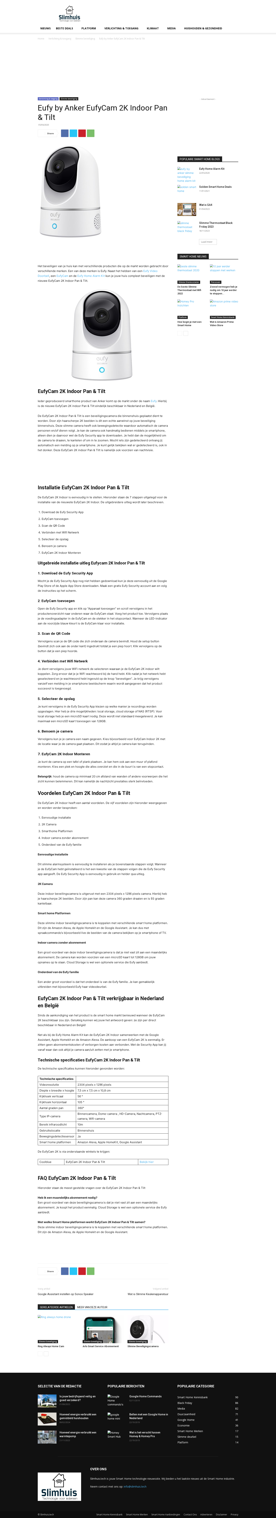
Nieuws (45, 28)
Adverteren (206, 1514)
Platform (88, 28)
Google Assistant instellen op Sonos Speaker (66, 1294)
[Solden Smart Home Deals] (186, 191)
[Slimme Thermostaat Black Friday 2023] (186, 227)
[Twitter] (73, 133)
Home (41, 38)
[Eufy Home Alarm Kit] (186, 175)
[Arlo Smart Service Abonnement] (103, 1329)
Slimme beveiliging (85, 38)
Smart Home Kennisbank (223, 317)
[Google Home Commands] (117, 1401)
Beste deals (64, 28)
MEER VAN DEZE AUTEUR (92, 1307)
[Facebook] (65, 133)
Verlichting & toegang (121, 28)
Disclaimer (221, 1514)
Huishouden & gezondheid (203, 28)
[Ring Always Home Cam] (58, 1329)
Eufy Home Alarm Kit (91, 276)
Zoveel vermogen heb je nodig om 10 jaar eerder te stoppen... (223, 290)
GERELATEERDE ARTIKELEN (56, 1307)
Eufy (153, 401)
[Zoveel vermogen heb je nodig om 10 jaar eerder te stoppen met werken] (224, 274)
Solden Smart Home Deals (215, 186)
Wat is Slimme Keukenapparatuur (148, 1294)
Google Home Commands (145, 1396)
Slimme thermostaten (189, 282)
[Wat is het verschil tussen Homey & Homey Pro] (117, 1437)
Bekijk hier (147, 1162)
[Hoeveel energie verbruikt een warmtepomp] (47, 1437)
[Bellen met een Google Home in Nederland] (117, 1419)
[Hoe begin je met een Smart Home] (191, 309)
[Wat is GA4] (186, 209)
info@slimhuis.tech (135, 1486)
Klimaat (153, 28)
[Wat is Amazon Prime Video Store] (224, 309)
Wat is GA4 (205, 204)
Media (171, 28)
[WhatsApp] (90, 133)
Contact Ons (190, 1514)
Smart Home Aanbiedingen (165, 1514)
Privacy (234, 1514)
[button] (233, 28)
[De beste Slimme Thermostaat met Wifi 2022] (191, 274)
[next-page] (46, 1353)
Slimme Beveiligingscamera (142, 1346)
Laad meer (207, 241)
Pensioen (215, 282)
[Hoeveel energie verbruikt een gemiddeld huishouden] (47, 1419)
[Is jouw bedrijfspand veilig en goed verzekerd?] (47, 1401)
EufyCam (62, 276)
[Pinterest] (82, 133)
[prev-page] (40, 1353)
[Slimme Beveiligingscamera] (147, 1329)
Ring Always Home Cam (51, 1346)
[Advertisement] (170, 13)
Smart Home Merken (137, 1514)
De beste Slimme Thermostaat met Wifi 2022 (189, 290)
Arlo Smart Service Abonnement (101, 1346)
